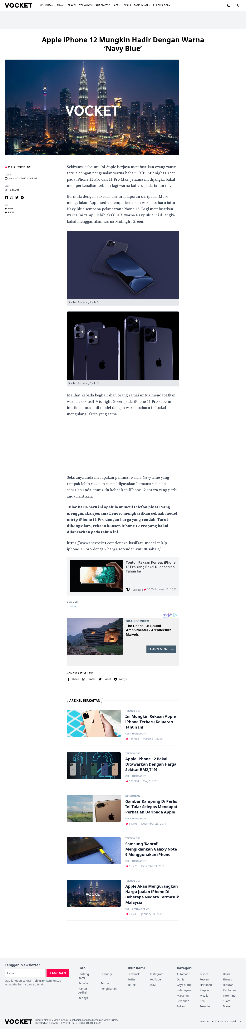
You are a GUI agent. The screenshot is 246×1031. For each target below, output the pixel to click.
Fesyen (204, 979)
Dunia (180, 979)
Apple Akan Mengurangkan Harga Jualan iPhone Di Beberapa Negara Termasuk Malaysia (152, 894)
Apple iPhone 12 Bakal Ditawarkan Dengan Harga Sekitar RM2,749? (150, 764)
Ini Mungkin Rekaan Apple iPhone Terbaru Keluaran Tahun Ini (150, 722)
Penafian (84, 983)
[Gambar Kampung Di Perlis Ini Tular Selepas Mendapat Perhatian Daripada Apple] (94, 808)
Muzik (204, 995)
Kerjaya (83, 998)
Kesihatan (229, 990)
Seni (202, 1001)
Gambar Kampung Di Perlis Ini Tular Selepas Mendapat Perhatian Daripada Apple (151, 807)
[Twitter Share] (16, 197)
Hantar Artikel (82, 990)
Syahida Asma (140, 909)
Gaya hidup (184, 985)
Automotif (103, 5)
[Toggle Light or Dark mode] (228, 5)
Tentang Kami (83, 976)
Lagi (115, 5)
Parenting (229, 995)
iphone (11, 213)
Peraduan (183, 1001)
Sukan (61, 5)
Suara (226, 1001)
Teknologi (86, 5)
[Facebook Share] (6, 197)
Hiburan (228, 985)
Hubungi (106, 974)
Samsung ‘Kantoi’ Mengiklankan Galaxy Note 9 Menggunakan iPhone (151, 849)
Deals (127, 5)
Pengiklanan (109, 988)
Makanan (183, 995)
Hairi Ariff (13, 189)
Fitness (227, 979)
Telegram (39, 980)
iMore (73, 606)
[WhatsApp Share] (11, 197)
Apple (10, 209)
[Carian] (237, 5)
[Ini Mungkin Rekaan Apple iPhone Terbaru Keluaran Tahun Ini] (94, 723)
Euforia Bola (161, 5)
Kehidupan (47, 5)
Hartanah (206, 985)
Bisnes (204, 974)
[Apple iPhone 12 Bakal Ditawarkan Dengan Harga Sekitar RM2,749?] (94, 765)
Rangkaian (141, 5)
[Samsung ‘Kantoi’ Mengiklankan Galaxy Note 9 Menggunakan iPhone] (94, 850)
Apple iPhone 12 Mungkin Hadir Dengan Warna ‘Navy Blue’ (123, 44)
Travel (72, 5)
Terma (105, 983)
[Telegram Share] (22, 197)
